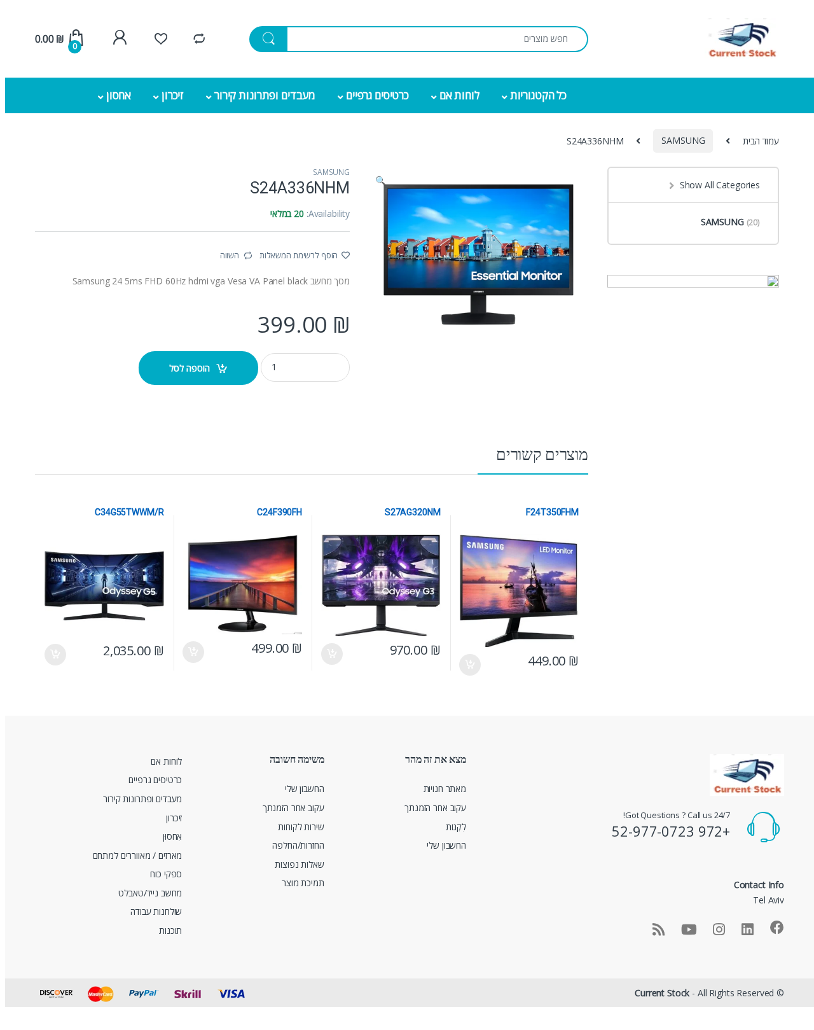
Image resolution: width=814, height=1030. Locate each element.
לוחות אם (459, 95)
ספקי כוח (166, 874)
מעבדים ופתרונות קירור (264, 95)
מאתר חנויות (445, 789)
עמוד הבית (761, 140)
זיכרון (173, 95)
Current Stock (662, 993)
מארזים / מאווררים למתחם (138, 855)
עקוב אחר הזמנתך (435, 808)
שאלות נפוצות (299, 864)
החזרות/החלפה (298, 845)
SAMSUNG (683, 140)
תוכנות (170, 930)
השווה (229, 255)
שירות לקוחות (301, 827)
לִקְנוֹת (456, 827)
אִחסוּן (172, 836)
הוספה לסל (189, 368)
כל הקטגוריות (538, 95)
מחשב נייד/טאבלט (150, 893)
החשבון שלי (446, 845)
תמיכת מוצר (303, 883)
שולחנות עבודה (156, 911)
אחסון (118, 95)
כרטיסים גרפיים (377, 95)
